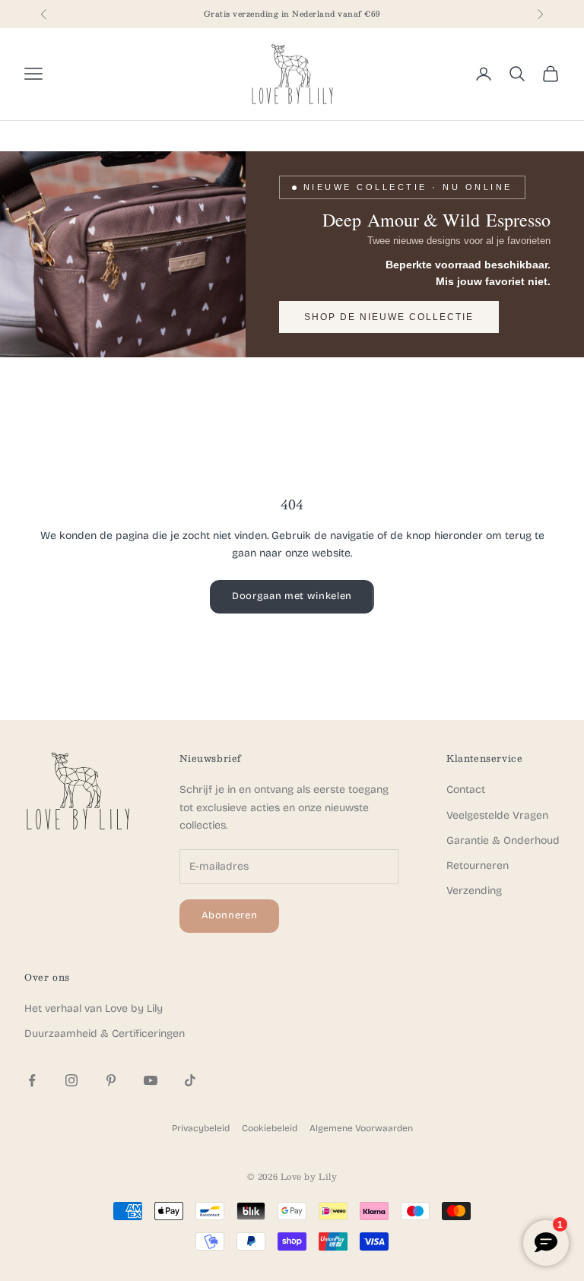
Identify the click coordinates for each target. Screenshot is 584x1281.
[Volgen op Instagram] (71, 1080)
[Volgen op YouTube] (150, 1080)
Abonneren (230, 915)
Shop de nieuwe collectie (389, 317)
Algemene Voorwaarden (361, 1128)
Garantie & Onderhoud (503, 840)
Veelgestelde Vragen (497, 815)
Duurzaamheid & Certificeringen (104, 1033)
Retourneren (477, 865)
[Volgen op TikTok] (190, 1080)
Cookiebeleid (269, 1128)
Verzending (474, 890)
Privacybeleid (201, 1128)
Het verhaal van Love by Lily (93, 1008)
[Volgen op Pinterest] (111, 1080)
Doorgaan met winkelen (292, 596)
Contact (465, 789)
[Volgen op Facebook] (32, 1080)
